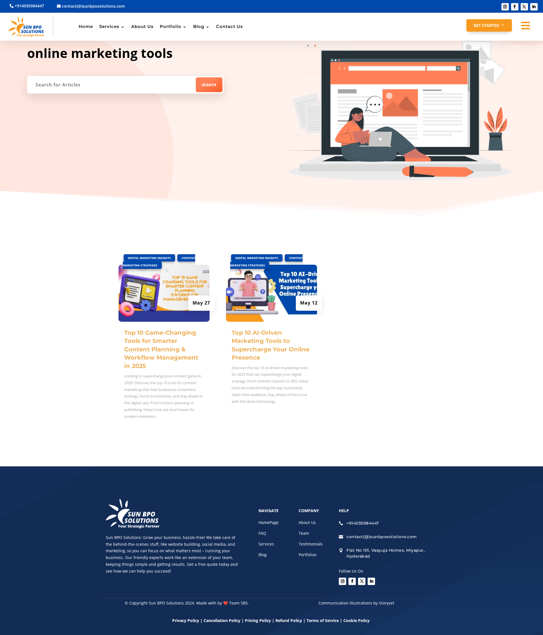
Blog (198, 26)
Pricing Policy (258, 620)
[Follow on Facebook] (514, 6)
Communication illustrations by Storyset (356, 603)
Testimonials (311, 544)
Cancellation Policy (223, 620)
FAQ (262, 533)
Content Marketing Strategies (159, 261)
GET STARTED (486, 25)
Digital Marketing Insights (149, 258)
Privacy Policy (185, 620)
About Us (142, 26)
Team (304, 533)
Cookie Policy (357, 620)
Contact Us (229, 26)
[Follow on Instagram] (505, 6)
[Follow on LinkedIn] (534, 6)
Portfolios (307, 554)
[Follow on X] (524, 6)
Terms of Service (323, 620)
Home (86, 26)
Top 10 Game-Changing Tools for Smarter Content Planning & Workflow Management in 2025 (161, 349)
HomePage (268, 522)
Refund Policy (288, 620)
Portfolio (170, 26)
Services (109, 26)
